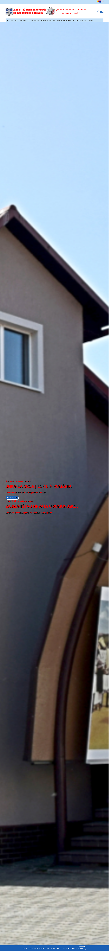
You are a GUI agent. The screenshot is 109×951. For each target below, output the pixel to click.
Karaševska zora (81, 20)
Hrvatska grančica (33, 20)
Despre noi (13, 20)
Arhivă (91, 20)
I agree (82, 948)
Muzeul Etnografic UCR (48, 20)
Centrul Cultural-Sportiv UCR (65, 20)
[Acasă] (47, 11)
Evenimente (22, 20)
